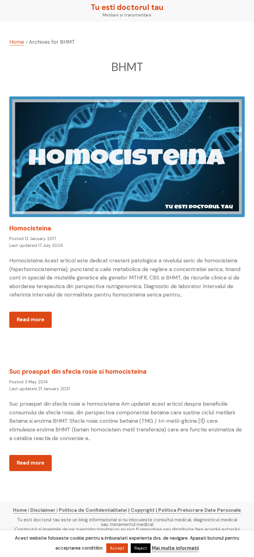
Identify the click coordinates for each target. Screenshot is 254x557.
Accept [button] (117, 548)
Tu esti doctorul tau (127, 7)
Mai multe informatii (175, 548)
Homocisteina (30, 228)
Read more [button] (34, 322)
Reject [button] (140, 548)
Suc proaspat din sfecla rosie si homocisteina (78, 372)
